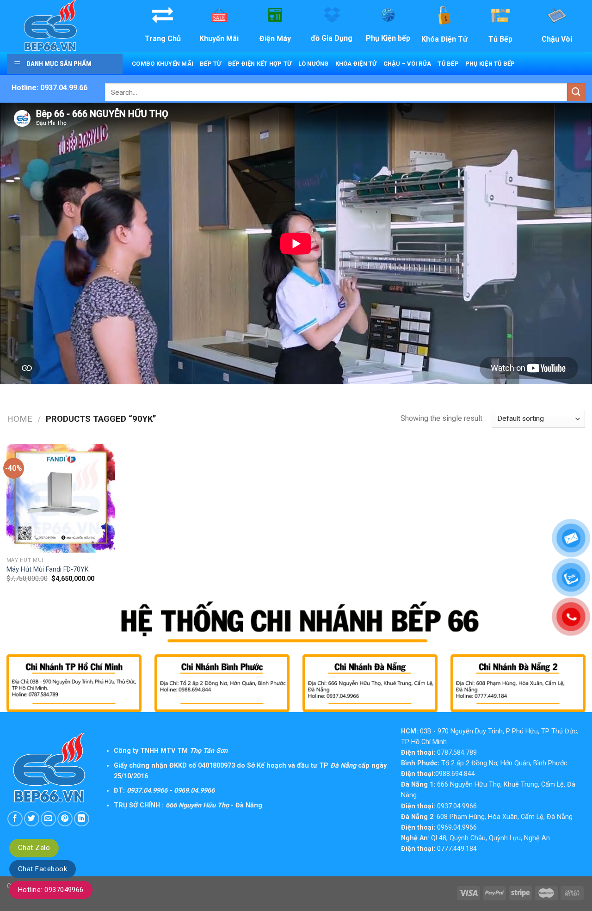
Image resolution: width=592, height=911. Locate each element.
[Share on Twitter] (31, 818)
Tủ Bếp (448, 63)
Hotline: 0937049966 (51, 890)
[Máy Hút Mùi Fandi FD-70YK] (60, 498)
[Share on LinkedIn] (81, 818)
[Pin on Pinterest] (65, 818)
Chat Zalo (34, 847)
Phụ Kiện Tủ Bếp (490, 63)
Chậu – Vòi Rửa (407, 63)
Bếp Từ (211, 63)
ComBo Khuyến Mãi (162, 63)
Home (19, 419)
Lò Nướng (313, 63)
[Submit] (576, 92)
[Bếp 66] (64, 26)
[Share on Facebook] (15, 818)
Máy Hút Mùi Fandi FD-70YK (47, 569)
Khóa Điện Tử (356, 63)
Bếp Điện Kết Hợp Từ (260, 63)
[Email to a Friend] (48, 818)
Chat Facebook (42, 869)
